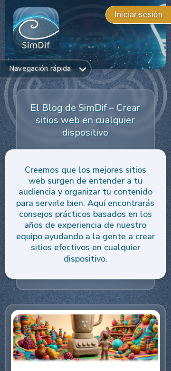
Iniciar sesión (138, 14)
